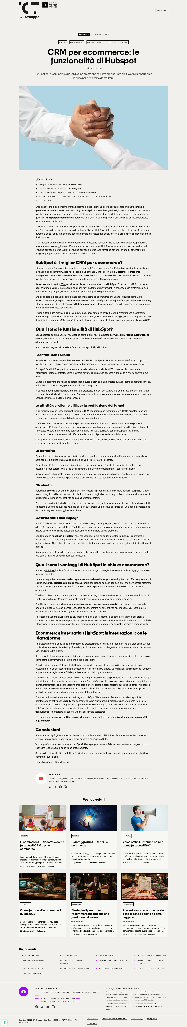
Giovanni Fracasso (46, 866)
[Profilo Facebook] (60, 787)
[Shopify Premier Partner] (50, 5)
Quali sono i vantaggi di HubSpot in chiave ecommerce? (68, 192)
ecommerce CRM (56, 320)
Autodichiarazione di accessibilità (114, 1019)
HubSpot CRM (62, 334)
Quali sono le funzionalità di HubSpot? (60, 188)
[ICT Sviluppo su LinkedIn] (47, 1006)
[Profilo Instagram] (65, 787)
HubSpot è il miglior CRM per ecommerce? (60, 184)
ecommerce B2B (57, 249)
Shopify (100, 704)
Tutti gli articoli (92, 1019)
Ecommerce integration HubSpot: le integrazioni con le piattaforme (75, 196)
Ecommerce (25, 904)
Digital (62, 42)
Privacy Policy (152, 1019)
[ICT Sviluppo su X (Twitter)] (42, 1006)
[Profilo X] (55, 787)
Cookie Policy (92, 1024)
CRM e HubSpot (76, 42)
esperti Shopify (74, 711)
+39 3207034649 (91, 992)
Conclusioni (45, 200)
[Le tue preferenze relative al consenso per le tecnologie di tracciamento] (4, 1022)
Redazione (84, 34)
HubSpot (50, 570)
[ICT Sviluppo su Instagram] (53, 1006)
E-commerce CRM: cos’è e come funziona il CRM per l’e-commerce (42, 845)
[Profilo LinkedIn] (50, 787)
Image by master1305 (46, 762)
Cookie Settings (137, 1019)
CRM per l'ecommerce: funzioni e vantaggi (107, 42)
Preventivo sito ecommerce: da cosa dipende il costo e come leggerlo (143, 914)
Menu (164, 10)
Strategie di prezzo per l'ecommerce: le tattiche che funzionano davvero (90, 914)
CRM (63, 284)
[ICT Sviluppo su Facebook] (36, 1006)
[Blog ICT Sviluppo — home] (29, 10)
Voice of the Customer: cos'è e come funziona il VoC (143, 843)
